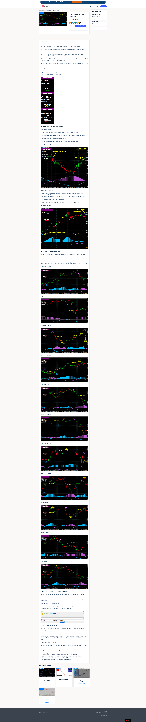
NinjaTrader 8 (95, 23)
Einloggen (97, 6)
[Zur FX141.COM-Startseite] (45, 6)
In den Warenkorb (80, 25)
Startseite (41, 10)
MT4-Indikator (46, 10)
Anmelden (103, 6)
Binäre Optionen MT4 (96, 14)
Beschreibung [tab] (42, 37)
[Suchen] (90, 6)
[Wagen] (93, 6)
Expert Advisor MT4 (96, 16)
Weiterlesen (47, 702)
